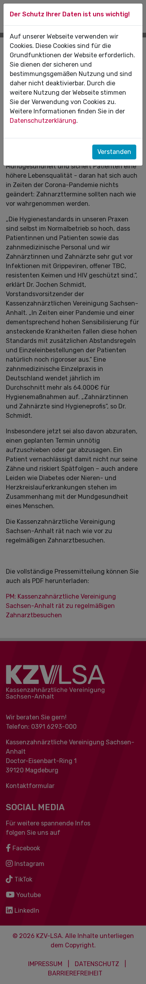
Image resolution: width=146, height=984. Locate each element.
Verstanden (114, 151)
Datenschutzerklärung (43, 120)
